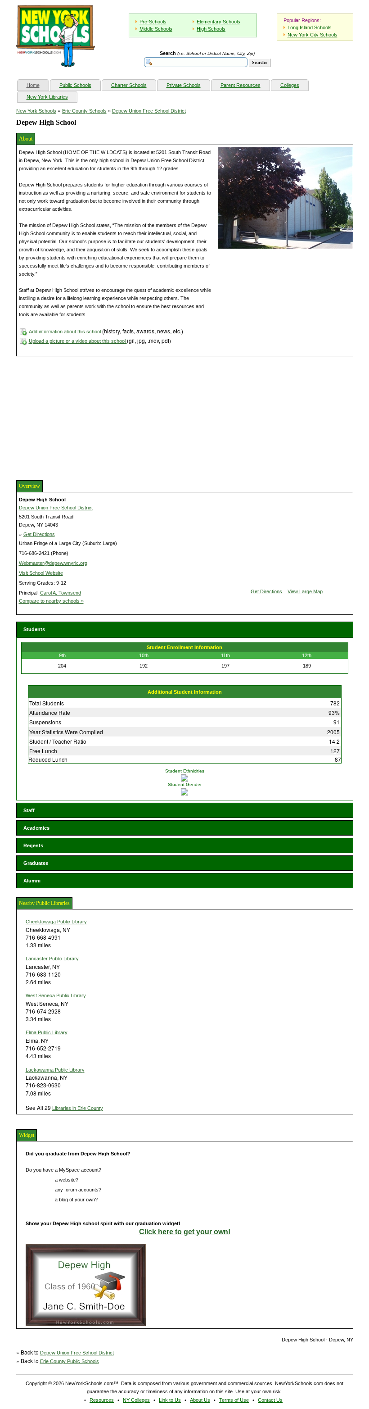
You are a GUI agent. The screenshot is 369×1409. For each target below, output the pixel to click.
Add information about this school (65, 331)
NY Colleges (136, 1400)
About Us (200, 1400)
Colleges (289, 85)
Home (38, 85)
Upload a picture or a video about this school (78, 341)
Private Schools (183, 85)
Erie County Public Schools (69, 1361)
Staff (29, 810)
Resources (102, 1400)
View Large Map (305, 591)
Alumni (31, 880)
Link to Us (170, 1400)
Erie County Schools (84, 111)
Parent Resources (240, 85)
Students (34, 629)
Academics (36, 828)
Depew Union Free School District (149, 111)
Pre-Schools (153, 21)
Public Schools (75, 85)
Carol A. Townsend (60, 592)
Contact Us (270, 1400)
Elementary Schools (218, 21)
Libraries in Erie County (77, 1108)
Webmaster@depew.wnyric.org (53, 563)
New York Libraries (47, 97)
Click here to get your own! (184, 1232)
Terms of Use (234, 1400)
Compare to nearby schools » (51, 601)
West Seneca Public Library (56, 995)
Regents (33, 845)
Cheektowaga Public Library (56, 921)
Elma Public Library (47, 1032)
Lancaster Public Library (52, 958)
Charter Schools (129, 85)
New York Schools (36, 111)
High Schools (211, 29)
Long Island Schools (310, 27)
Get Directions (39, 534)
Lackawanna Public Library (55, 1070)
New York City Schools (313, 34)
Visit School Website (41, 573)
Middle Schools (156, 29)
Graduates (35, 863)
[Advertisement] (83, 417)
